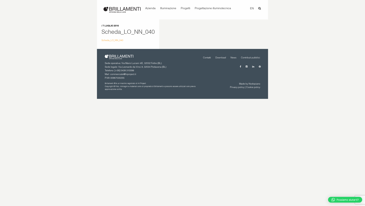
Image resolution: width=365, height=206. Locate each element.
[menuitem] (150, 8)
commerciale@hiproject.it (123, 74)
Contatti (207, 57)
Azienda (150, 8)
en (252, 8)
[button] (345, 200)
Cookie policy (253, 87)
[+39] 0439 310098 (124, 70)
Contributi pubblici (250, 57)
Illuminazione (168, 8)
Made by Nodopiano (249, 83)
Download (220, 57)
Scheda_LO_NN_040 (128, 31)
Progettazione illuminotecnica (213, 8)
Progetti (185, 8)
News (233, 57)
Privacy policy (237, 87)
